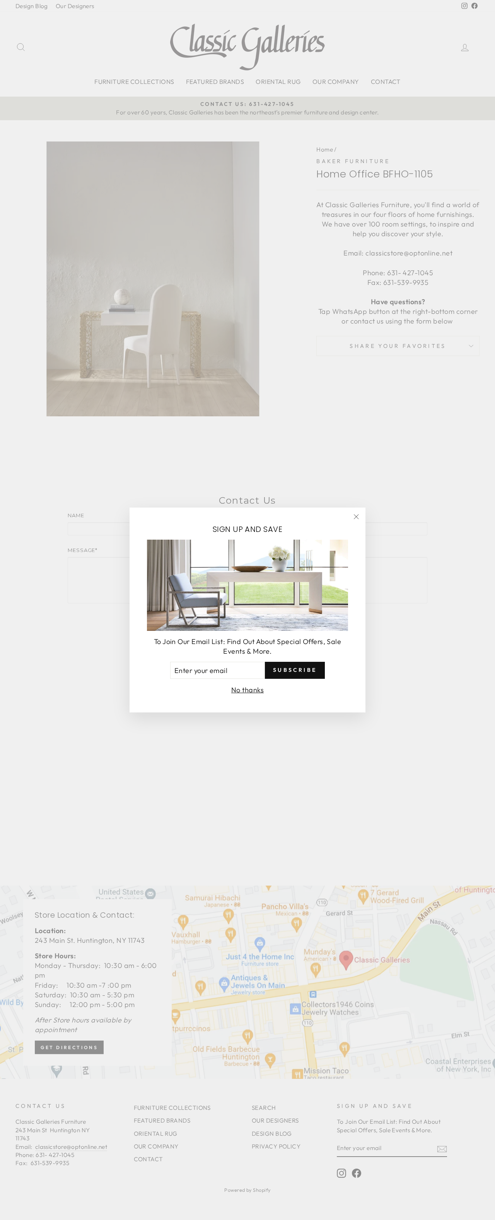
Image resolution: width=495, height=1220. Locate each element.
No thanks (247, 689)
